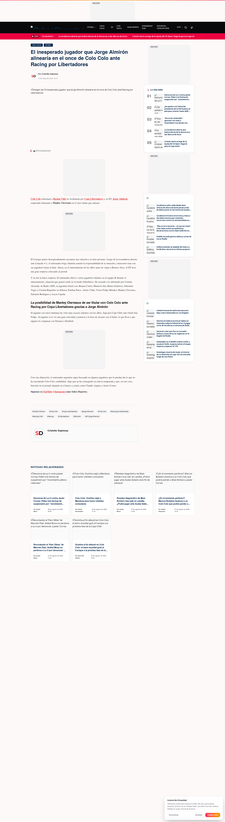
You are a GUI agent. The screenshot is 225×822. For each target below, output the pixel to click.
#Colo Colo (53, 411)
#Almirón (77, 416)
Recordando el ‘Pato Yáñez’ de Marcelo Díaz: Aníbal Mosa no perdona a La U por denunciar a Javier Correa (49, 549)
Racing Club (59, 198)
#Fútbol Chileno (38, 411)
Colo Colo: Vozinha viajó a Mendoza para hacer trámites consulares (89, 501)
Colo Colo (36, 45)
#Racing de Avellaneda (119, 411)
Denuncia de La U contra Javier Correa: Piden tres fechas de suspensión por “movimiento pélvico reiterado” (48, 502)
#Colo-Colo (102, 411)
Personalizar (174, 815)
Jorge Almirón (120, 198)
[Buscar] (185, 27)
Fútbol (48, 45)
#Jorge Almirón (87, 411)
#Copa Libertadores (69, 411)
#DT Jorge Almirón (92, 416)
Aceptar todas (212, 815)
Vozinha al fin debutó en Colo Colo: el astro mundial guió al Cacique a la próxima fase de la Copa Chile (90, 549)
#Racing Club (37, 416)
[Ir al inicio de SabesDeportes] (57, 27)
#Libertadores (63, 416)
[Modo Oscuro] (192, 27)
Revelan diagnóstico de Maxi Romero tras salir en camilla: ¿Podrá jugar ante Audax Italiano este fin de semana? (133, 502)
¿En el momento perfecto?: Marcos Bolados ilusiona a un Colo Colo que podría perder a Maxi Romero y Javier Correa (173, 502)
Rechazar (198, 815)
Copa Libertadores (93, 198)
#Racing (50, 416)
